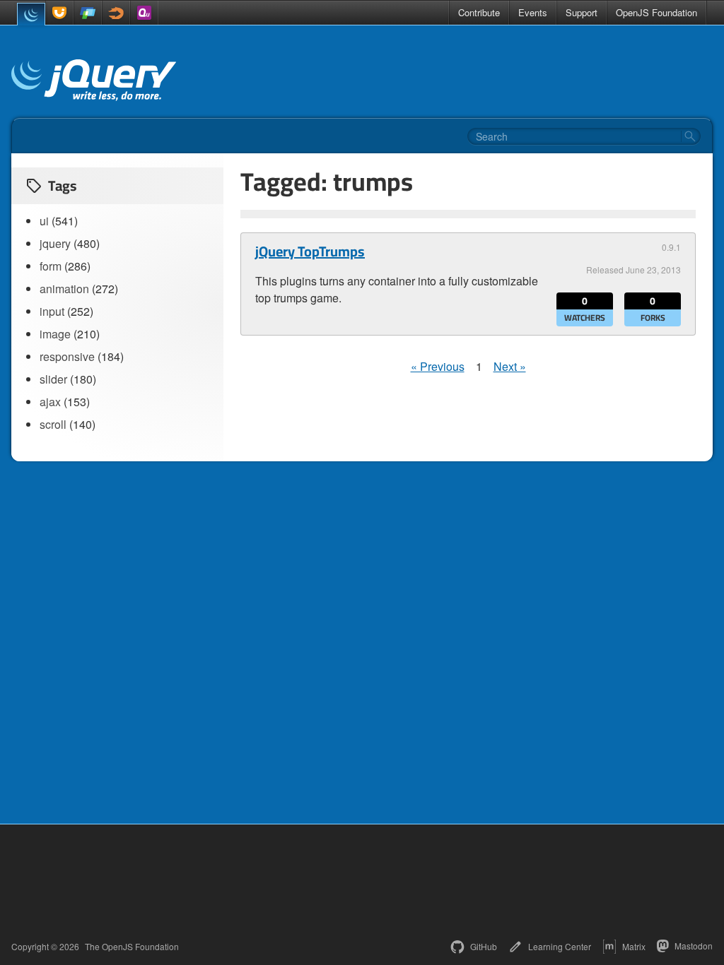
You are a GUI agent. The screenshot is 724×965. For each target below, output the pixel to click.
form (51, 266)
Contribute (479, 12)
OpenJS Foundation (656, 12)
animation (64, 288)
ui (44, 221)
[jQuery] (31, 14)
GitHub (483, 946)
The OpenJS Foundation (132, 946)
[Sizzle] (116, 13)
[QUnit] (144, 13)
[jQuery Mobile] (88, 13)
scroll (53, 424)
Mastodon (694, 946)
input (52, 311)
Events (532, 12)
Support (581, 12)
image (55, 334)
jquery (55, 243)
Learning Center (559, 946)
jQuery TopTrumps (310, 251)
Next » (510, 366)
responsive (67, 356)
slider (53, 379)
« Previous (438, 366)
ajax (50, 401)
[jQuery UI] (59, 13)
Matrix (634, 946)
